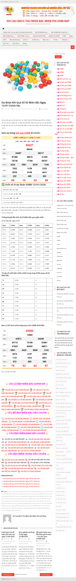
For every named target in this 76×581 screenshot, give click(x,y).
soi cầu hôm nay (60, 488)
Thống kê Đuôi (65, 154)
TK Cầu (55, 40)
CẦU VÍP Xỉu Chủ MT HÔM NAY (15, 460)
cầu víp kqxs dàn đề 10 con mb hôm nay (65, 295)
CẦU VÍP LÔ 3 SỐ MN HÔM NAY (31, 450)
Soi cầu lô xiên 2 (60, 495)
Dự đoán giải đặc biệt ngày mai (26, 496)
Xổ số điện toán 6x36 (67, 112)
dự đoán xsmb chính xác (13, 501)
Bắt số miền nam (8, 36)
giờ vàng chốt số (60, 444)
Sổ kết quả (35, 40)
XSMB (64, 36)
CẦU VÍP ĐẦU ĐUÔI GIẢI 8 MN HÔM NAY (21, 448)
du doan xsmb (48, 494)
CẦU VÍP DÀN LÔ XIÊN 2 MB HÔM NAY (29, 406)
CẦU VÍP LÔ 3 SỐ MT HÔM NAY (31, 471)
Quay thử (15, 43)
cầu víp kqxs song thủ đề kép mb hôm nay (65, 302)
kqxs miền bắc (60, 452)
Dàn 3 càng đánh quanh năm (23, 494)
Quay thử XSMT (65, 187)
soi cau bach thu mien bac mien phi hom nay (38, 21)
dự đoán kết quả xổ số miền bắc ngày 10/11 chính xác (21, 481)
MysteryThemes (12, 579)
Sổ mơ (25, 43)
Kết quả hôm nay (15, 40)
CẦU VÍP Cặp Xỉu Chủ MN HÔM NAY (16, 445)
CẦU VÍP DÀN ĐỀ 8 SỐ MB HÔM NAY (28, 424)
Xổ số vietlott (64, 92)
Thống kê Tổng (65, 161)
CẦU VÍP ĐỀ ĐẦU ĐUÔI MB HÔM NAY (34, 430)
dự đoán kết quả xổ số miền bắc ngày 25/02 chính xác (21, 486)
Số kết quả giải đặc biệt (24, 503)
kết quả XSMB (23, 133)
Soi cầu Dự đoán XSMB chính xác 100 (34, 506)
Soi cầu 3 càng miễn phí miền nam (15, 506)
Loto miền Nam (65, 174)
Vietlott (25, 40)
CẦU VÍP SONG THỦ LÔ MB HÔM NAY (30, 393)
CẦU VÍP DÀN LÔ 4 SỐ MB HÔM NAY (19, 399)
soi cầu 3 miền (60, 469)
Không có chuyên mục (7, 503)
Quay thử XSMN (65, 184)
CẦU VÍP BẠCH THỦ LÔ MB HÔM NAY (17, 390)
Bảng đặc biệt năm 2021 (39, 491)
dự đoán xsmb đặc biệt (37, 501)
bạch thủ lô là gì (60, 370)
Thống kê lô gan (65, 141)
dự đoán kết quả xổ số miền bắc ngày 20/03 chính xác (47, 575)
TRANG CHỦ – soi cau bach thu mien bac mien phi (17, 32)
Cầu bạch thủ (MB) (66, 122)
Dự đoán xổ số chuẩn (39, 36)
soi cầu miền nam (60, 499)
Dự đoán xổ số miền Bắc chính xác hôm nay (64, 436)
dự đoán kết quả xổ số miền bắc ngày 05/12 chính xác (21, 484)
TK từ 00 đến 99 (65, 167)
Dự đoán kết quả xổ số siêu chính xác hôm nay (63, 412)
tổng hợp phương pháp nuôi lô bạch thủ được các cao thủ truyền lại (9, 575)
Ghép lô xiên (47, 501)
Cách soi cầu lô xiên (61, 381)
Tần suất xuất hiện (66, 164)
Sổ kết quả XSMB (65, 82)
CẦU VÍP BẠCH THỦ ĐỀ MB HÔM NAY (17, 418)
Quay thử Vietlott (66, 191)
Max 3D (62, 102)
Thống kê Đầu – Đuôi (67, 157)
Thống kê (64, 40)
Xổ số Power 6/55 (66, 99)
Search (58, 57)
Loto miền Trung (65, 177)
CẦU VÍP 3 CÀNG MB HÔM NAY (30, 427)
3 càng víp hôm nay (12, 491)
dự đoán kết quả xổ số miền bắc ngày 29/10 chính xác (21, 478)
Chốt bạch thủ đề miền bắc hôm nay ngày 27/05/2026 (8, 534)
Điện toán (46, 40)
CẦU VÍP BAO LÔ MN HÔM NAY (40, 442)
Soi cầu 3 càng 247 (36, 503)
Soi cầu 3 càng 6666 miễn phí (64, 459)
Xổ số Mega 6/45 (65, 95)
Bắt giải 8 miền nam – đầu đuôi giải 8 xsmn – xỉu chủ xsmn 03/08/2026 (44, 535)
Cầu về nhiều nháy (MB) (63, 133)
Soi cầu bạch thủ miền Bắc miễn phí (63, 473)
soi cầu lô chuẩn (60, 492)
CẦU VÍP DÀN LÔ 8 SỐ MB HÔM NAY (23, 403)
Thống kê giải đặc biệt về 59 (13, 510)
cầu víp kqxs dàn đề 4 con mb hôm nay (65, 316)
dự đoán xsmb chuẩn (25, 501)
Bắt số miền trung (23, 36)
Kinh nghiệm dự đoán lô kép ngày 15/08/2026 (27, 534)
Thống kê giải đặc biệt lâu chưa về (64, 522)
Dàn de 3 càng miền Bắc (38, 494)
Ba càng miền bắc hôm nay (25, 491)
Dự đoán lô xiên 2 (13, 499)
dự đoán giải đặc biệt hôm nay (9, 496)
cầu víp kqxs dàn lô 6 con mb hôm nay (65, 323)
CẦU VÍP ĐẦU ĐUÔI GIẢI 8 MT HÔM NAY (21, 468)
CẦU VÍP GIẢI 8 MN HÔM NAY (17, 442)
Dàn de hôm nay (60, 399)
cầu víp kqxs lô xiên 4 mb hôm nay (65, 309)
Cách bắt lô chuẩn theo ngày (63, 378)
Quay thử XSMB (65, 181)
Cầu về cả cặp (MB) (66, 129)
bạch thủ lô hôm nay (61, 367)
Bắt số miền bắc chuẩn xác (59, 32)
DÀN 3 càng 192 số (10, 494)
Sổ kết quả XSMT (65, 89)
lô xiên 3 (16, 503)
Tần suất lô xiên (19, 508)
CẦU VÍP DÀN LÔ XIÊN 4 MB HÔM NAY (36, 409)
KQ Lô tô (5, 43)
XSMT (4, 40)
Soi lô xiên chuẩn (9, 508)
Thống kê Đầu (64, 151)
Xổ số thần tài (64, 119)
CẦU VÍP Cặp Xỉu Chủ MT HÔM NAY (16, 465)
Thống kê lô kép (65, 147)
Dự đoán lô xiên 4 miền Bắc (25, 499)
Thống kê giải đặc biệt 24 (29, 508)
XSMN (71, 36)
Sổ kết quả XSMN (65, 85)
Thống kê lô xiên (65, 144)
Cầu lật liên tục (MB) (66, 125)
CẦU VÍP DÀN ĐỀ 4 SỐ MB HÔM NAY (23, 421)
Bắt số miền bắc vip (41, 32)
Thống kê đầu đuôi (66, 137)
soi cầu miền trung (61, 503)
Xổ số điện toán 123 (66, 115)
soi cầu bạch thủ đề (61, 478)
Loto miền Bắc (64, 171)
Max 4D (62, 105)
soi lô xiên (58, 506)
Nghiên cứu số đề (54, 36)
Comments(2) (44, 109)
